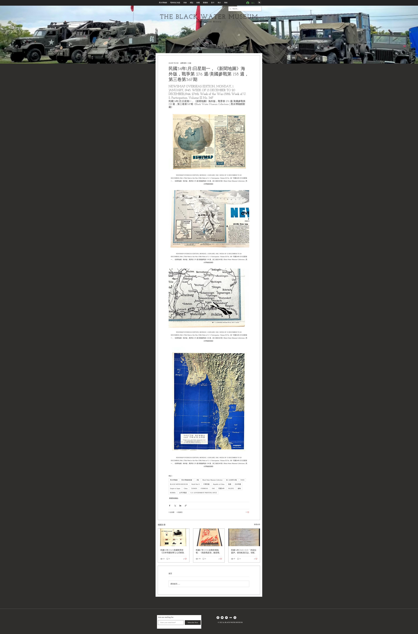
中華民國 (206, 484)
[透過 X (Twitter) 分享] (175, 506)
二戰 (197, 480)
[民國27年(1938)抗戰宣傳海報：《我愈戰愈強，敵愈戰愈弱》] (209, 537)
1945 (213, 488)
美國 (229, 484)
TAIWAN (194, 488)
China (185, 488)
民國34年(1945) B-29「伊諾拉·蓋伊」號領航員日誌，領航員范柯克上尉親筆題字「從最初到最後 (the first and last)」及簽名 (244, 551)
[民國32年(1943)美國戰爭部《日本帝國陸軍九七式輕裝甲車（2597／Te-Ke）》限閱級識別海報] (173, 537)
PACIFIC (231, 488)
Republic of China (218, 484)
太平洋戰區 (183, 493)
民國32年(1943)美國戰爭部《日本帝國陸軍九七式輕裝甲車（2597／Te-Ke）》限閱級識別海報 (173, 551)
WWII (242, 480)
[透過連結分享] (186, 506)
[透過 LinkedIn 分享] (180, 506)
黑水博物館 (174, 480)
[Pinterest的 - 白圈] (226, 617)
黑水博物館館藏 (186, 480)
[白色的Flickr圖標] (230, 617)
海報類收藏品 (173, 498)
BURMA (172, 493)
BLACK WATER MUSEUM (179, 484)
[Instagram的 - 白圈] (234, 617)
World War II (195, 484)
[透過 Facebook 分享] (170, 506)
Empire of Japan (175, 488)
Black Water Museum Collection (212, 480)
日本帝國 (238, 484)
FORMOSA (204, 488)
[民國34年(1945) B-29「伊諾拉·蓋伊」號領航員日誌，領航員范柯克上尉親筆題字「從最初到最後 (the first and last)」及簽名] (244, 537)
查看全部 (257, 524)
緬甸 (239, 488)
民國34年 (221, 488)
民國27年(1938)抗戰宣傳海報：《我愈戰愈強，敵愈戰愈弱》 (208, 551)
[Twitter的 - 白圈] (222, 617)
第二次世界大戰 (231, 480)
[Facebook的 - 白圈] (218, 617)
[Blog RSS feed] (259, 2)
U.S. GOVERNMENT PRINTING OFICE (203, 493)
